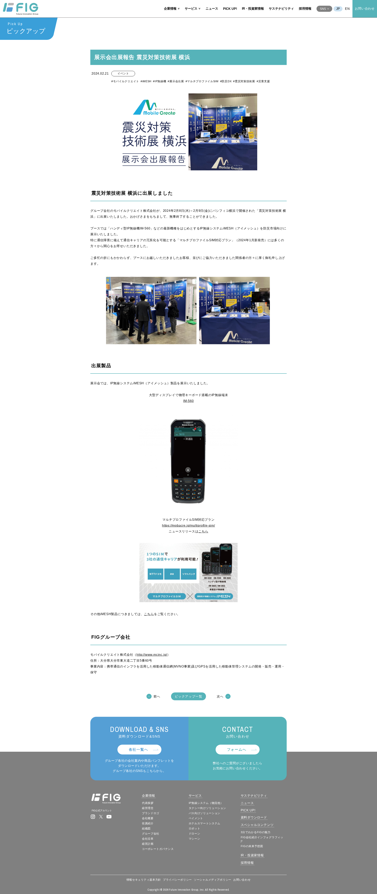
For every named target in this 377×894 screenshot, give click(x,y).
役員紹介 (148, 823)
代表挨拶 (148, 803)
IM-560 (188, 401)
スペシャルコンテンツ (257, 824)
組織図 (146, 828)
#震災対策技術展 (244, 81)
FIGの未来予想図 (252, 846)
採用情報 (305, 8)
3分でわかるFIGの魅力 (256, 832)
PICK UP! (230, 8)
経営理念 (148, 808)
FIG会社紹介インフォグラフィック (261, 839)
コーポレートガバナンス (158, 848)
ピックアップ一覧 (188, 696)
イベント (123, 73)
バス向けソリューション (205, 813)
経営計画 (148, 843)
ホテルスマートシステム (205, 823)
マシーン (194, 838)
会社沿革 (148, 838)
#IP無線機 (159, 81)
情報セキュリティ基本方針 (143, 879)
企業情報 (170, 8)
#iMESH (146, 81)
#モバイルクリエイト (125, 81)
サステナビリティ (281, 8)
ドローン (194, 833)
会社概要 (148, 818)
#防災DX (226, 81)
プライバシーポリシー (177, 879)
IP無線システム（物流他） (206, 803)
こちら (203, 531)
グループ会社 (150, 833)
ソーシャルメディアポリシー (212, 879)
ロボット (194, 828)
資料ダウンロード (254, 817)
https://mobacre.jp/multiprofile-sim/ (188, 525)
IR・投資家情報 (253, 8)
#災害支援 (263, 81)
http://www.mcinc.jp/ (151, 654)
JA (338, 8)
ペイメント (196, 818)
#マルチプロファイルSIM (202, 81)
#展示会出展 (176, 81)
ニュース (212, 8)
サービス (191, 8)
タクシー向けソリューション (207, 808)
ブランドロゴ (150, 813)
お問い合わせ (365, 8)
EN (347, 8)
